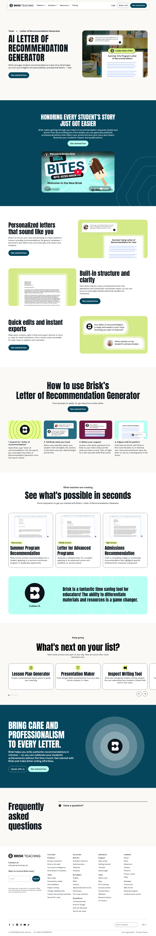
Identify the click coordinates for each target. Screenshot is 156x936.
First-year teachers (80, 894)
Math (75, 881)
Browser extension (54, 861)
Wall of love (128, 888)
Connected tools (79, 901)
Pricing (75, 5)
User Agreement (128, 932)
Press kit (127, 871)
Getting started (104, 864)
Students (76, 871)
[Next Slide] (145, 693)
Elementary (77, 891)
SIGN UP (36, 879)
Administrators (79, 864)
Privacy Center (142, 932)
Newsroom (128, 864)
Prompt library (104, 891)
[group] (31, 676)
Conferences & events (132, 894)
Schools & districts (80, 861)
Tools (11, 31)
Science (76, 884)
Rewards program (131, 891)
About (126, 858)
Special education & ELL (82, 888)
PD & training (103, 884)
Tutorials (101, 867)
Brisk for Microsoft (80, 908)
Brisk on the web (53, 864)
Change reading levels (56, 891)
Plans (126, 861)
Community (128, 884)
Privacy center (129, 874)
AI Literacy (102, 900)
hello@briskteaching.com (18, 865)
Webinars (102, 894)
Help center (103, 861)
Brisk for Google (79, 905)
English (75, 878)
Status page (103, 871)
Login (113, 5)
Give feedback (53, 884)
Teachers (76, 867)
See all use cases (79, 911)
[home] (22, 5)
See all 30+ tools (53, 897)
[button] (41, 5)
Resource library (104, 897)
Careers (127, 867)
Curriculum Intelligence (56, 867)
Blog (100, 881)
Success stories (104, 888)
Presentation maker (55, 881)
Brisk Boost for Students (56, 871)
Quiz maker (51, 878)
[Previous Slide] (138, 693)
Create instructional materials (59, 894)
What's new (102, 878)
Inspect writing (53, 888)
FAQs (126, 877)
